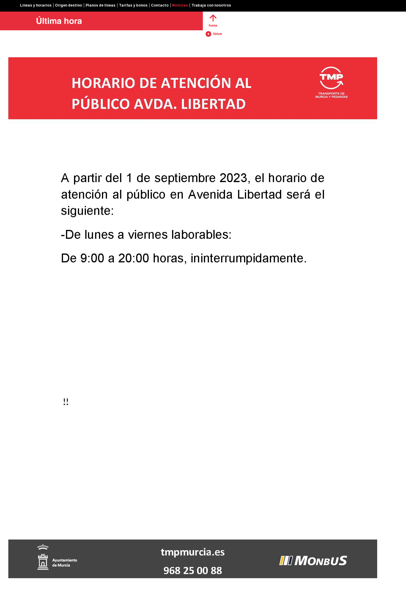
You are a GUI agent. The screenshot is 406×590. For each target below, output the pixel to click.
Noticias (180, 5)
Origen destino (68, 5)
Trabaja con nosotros (211, 5)
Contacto (160, 5)
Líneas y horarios (35, 5)
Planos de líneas (100, 5)
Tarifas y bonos (133, 5)
